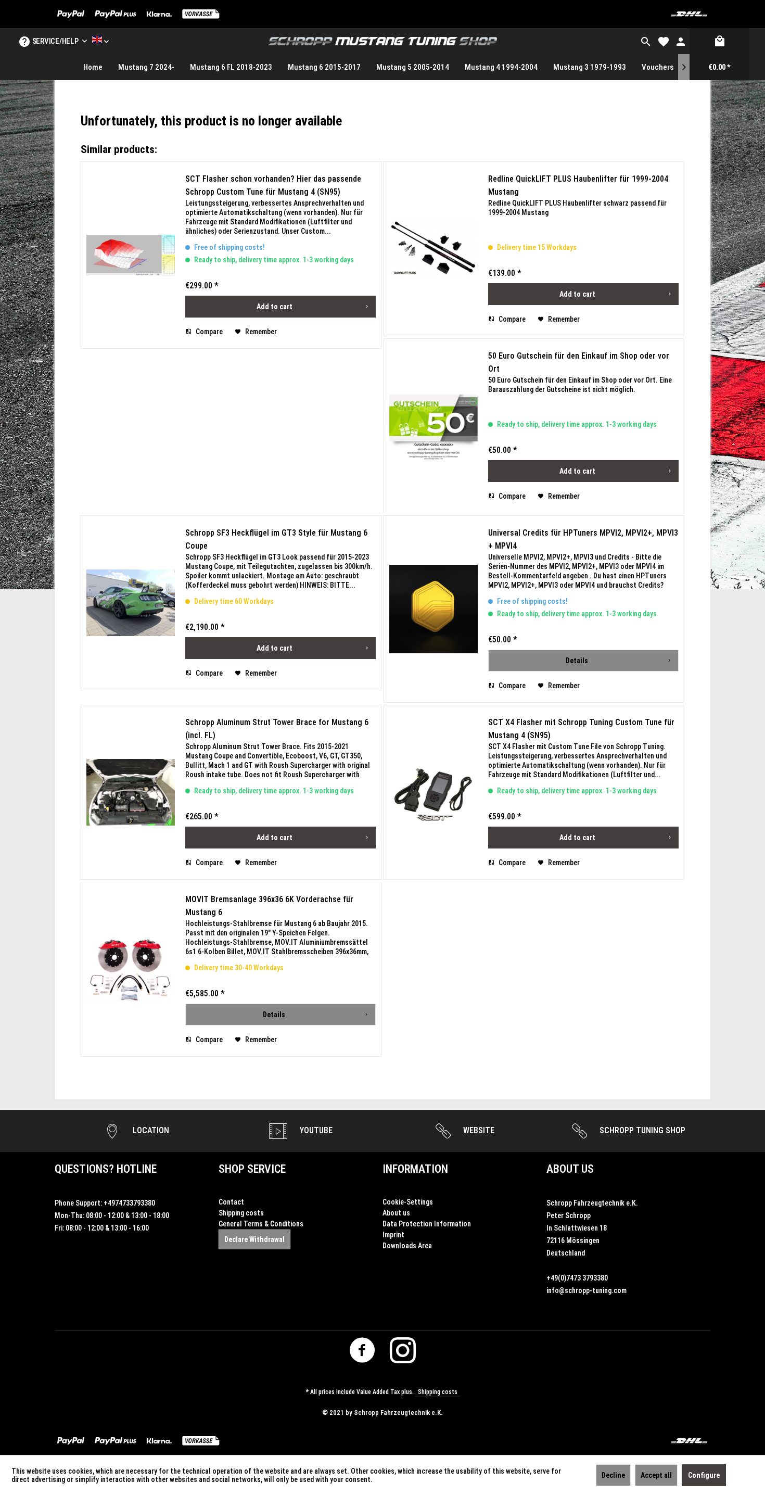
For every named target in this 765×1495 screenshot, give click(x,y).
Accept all (656, 1475)
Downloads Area (407, 1245)
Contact (231, 1202)
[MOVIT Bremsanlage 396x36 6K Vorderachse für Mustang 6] (130, 969)
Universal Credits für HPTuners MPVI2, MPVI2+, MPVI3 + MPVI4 (583, 539)
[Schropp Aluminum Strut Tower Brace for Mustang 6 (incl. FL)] (130, 792)
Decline (613, 1475)
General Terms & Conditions (261, 1224)
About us (396, 1213)
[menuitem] (646, 41)
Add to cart (274, 306)
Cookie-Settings (407, 1202)
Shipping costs (241, 1213)
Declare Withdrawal (254, 1239)
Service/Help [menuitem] (55, 41)
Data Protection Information (426, 1224)
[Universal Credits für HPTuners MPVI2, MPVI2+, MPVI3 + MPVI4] (433, 609)
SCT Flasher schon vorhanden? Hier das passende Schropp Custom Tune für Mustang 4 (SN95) (273, 185)
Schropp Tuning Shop (641, 1130)
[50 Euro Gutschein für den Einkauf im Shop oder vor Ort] (433, 425)
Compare (208, 331)
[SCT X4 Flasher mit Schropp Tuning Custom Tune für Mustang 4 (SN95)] (433, 792)
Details (577, 660)
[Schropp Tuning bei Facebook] (362, 1353)
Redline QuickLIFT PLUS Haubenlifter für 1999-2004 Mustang (578, 185)
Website (477, 1130)
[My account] (681, 41)
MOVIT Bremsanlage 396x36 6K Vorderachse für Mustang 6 (269, 905)
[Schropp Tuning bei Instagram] (403, 1353)
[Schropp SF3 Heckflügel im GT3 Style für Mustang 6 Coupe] (130, 602)
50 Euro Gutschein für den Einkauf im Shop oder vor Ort (578, 362)
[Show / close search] (646, 41)
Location (150, 1130)
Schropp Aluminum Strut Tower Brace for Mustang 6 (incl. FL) (276, 728)
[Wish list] (663, 41)
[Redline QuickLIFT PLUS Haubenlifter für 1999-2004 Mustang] (433, 248)
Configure (704, 1475)
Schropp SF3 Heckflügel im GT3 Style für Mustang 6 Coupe (276, 539)
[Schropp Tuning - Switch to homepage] (383, 41)
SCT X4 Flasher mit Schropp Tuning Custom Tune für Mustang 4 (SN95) (581, 728)
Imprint (393, 1235)
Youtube (315, 1130)
